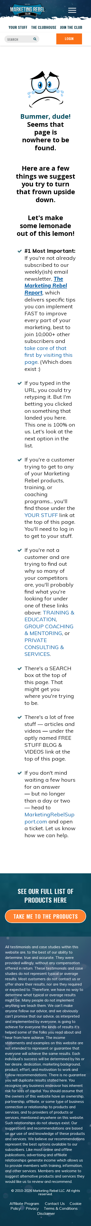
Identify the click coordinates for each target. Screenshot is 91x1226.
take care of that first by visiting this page (49, 355)
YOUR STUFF (41, 515)
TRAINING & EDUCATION (49, 616)
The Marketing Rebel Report (46, 285)
